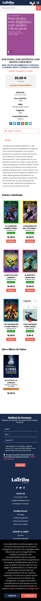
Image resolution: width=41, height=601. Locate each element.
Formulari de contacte (20, 504)
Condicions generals (20, 518)
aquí (12, 588)
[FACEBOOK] (17, 487)
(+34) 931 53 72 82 (20, 497)
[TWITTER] (20, 487)
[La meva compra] (30, 2)
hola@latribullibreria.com (20, 500)
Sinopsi (8, 140)
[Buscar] (38, 7)
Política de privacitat (20, 521)
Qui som (20, 535)
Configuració (33, 588)
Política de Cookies (20, 524)
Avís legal (20, 515)
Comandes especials (20, 538)
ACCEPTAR (28, 596)
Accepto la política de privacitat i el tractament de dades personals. (19, 457)
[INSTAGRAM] (24, 487)
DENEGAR (12, 596)
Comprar (11, 241)
